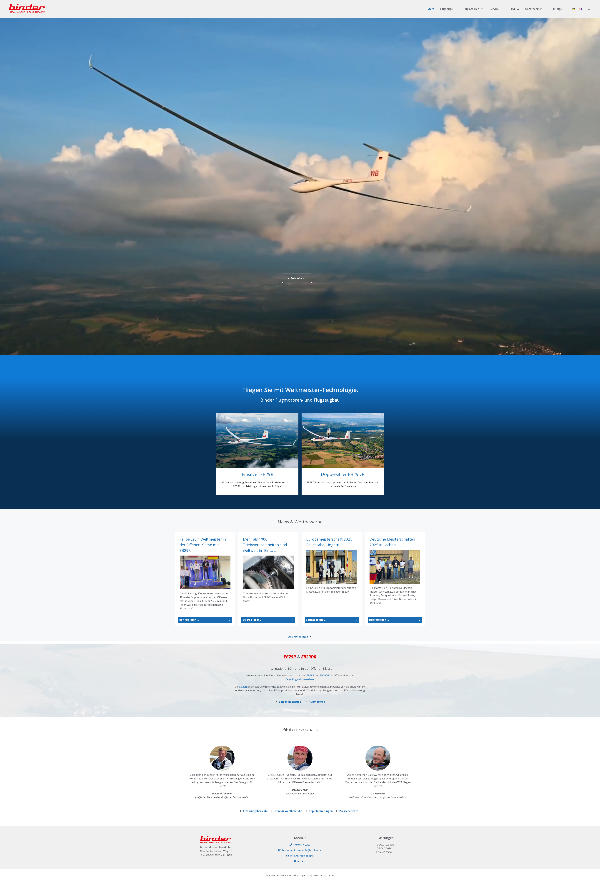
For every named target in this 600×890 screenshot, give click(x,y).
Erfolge (557, 9)
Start (431, 9)
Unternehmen (533, 9)
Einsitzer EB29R (257, 474)
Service (494, 9)
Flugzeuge (446, 9)
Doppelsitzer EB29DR (342, 474)
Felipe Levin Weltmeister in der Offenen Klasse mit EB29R (203, 544)
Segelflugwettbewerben (300, 679)
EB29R (310, 675)
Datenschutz (319, 875)
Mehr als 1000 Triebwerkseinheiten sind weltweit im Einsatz (265, 544)
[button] (589, 9)
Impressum (305, 875)
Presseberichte (348, 811)
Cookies (330, 875)
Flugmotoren (471, 9)
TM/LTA (514, 9)
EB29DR (324, 675)
